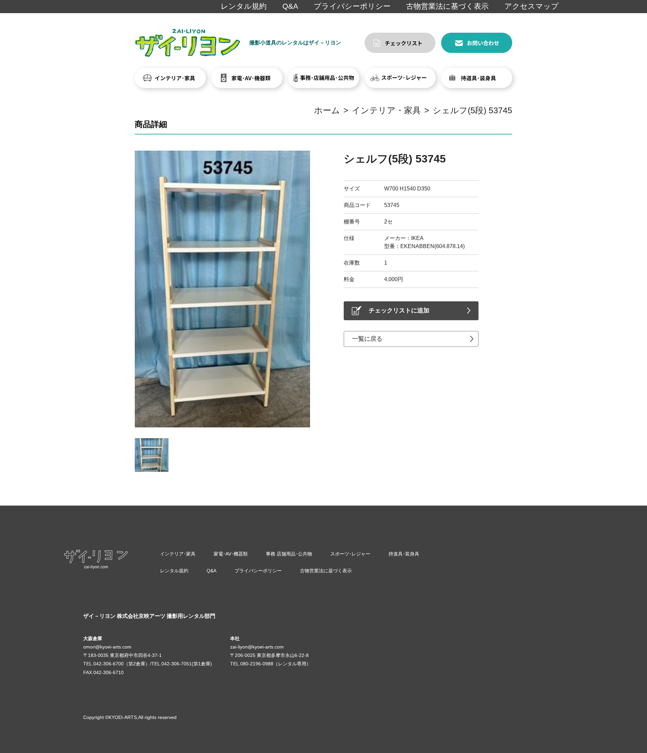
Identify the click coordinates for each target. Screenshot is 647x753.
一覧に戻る (367, 338)
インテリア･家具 (177, 553)
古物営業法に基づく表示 (447, 6)
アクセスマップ (531, 6)
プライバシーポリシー (352, 6)
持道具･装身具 (404, 553)
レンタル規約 (244, 6)
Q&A (290, 6)
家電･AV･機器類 (231, 553)
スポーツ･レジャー (350, 553)
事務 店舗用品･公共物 (289, 553)
